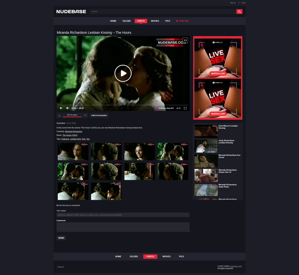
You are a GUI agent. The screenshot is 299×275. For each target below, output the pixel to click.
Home (113, 21)
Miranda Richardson (73, 131)
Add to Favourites (99, 115)
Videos (141, 21)
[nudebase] (71, 11)
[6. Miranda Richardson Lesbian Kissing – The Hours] (106, 171)
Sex (88, 139)
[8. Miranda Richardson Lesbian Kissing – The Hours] (173, 171)
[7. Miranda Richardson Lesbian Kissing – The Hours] (139, 171)
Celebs (127, 21)
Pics (167, 21)
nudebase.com (235, 266)
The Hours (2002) (70, 135)
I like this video (59, 115)
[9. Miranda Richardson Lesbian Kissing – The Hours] (73, 191)
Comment (61, 220)
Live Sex (184, 21)
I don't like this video (85, 115)
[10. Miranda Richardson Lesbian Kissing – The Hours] (106, 191)
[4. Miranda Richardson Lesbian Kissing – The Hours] (173, 151)
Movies (155, 21)
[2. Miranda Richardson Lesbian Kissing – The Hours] (106, 151)
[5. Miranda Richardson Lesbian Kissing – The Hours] (73, 171)
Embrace (65, 139)
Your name (61, 211)
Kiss (83, 139)
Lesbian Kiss (75, 139)
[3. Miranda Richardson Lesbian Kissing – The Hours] (139, 151)
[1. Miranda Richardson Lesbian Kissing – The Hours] (73, 151)
